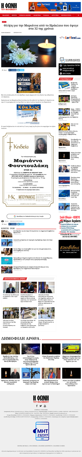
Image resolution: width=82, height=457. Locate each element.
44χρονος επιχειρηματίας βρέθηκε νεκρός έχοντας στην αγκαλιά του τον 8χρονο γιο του (71, 358)
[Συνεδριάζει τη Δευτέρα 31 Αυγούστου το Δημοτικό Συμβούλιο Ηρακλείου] (6, 233)
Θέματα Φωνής (25, 15)
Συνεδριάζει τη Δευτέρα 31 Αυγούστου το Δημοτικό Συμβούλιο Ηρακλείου (33, 231)
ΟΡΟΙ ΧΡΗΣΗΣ (33, 446)
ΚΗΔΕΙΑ (6, 221)
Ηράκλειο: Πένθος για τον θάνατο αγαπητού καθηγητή (10, 382)
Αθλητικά (37, 15)
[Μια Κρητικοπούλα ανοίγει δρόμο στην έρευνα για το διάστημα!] (51, 373)
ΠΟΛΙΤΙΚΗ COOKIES (59, 446)
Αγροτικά (55, 15)
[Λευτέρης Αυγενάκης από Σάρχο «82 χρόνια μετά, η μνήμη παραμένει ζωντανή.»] (46, 313)
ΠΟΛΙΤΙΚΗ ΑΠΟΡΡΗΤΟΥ (45, 446)
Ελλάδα (46, 15)
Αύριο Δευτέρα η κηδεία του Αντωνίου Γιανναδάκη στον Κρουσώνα (71, 382)
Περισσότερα (66, 15)
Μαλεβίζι (5, 15)
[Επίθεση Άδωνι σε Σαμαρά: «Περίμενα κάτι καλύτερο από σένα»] (64, 168)
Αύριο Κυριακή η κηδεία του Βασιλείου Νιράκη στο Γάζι (51, 358)
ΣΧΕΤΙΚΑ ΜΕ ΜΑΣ (22, 446)
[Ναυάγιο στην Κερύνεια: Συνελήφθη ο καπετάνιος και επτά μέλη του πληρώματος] (64, 180)
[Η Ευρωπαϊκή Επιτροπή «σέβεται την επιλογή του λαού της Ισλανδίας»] (64, 193)
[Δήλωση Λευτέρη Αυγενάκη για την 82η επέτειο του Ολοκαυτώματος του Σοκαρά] (11, 313)
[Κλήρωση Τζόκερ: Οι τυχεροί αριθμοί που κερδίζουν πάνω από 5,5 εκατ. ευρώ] (64, 85)
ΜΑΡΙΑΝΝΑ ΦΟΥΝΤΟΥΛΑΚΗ (16, 221)
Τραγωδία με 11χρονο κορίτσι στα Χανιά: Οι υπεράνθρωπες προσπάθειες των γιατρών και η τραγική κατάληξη (32, 258)
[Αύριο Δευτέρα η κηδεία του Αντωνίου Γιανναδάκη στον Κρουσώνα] (64, 155)
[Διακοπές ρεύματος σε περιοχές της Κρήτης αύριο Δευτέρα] (6, 242)
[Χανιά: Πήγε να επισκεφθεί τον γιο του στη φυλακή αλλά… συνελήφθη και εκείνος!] (6, 251)
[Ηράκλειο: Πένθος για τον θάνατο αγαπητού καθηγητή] (10, 373)
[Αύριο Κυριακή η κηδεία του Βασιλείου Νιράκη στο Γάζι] (51, 349)
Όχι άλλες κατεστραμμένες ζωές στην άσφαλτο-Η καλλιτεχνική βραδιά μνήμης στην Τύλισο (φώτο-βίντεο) (31, 360)
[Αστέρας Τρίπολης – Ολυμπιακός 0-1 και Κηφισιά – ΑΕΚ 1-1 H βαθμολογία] (64, 98)
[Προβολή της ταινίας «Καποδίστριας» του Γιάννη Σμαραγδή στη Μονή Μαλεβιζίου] (10, 349)
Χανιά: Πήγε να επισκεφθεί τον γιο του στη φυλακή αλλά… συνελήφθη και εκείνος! (32, 249)
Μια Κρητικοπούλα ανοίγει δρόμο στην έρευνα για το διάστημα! (51, 382)
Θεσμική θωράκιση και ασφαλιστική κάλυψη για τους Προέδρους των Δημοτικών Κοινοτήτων (31, 267)
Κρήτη (14, 15)
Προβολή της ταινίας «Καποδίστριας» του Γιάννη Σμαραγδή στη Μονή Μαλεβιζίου (10, 358)
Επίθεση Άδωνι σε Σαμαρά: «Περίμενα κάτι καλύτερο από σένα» (76, 169)
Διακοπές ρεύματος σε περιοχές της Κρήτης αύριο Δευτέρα (32, 240)
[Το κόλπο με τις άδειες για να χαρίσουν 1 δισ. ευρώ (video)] (11, 287)
